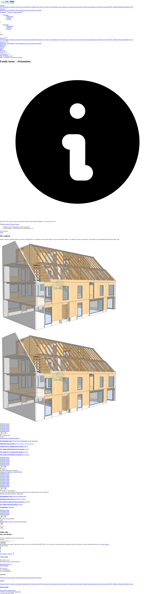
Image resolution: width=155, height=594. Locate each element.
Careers (15, 12)
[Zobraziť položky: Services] (6, 38)
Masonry (13, 10)
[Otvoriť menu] (0, 22)
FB (1, 232)
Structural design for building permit (30, 7)
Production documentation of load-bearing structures (95, 7)
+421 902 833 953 (15, 561)
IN (2, 232)
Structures (2, 9)
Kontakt (19, 12)
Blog (1, 49)
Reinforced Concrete (5, 10)
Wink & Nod (17, 591)
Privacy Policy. (105, 544)
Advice (131, 7)
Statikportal (3, 12)
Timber (39, 10)
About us (10, 12)
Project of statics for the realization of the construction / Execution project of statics (61, 7)
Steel (36, 10)
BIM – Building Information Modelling (119, 7)
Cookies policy (11, 590)
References (3, 50)
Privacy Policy (3, 590)
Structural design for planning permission (10, 7)
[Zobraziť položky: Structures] (6, 41)
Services (2, 5)
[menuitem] (5, 15)
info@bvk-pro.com (5, 561)
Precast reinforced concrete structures (25, 10)
